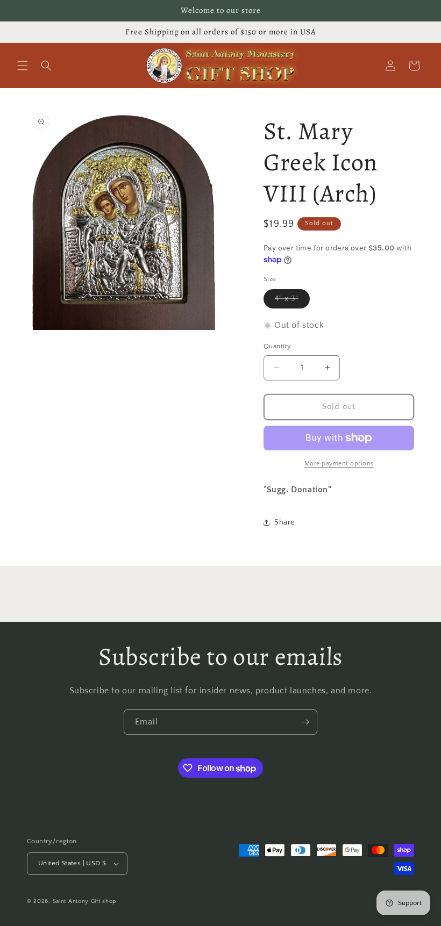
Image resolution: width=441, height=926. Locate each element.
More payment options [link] (339, 463)
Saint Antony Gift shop (84, 901)
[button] (22, 65)
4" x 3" (292, 301)
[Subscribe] (305, 722)
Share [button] (284, 522)
